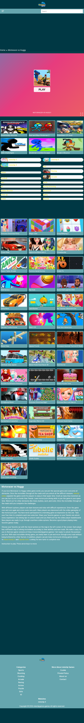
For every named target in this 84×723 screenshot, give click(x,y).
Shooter (46, 199)
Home (2, 50)
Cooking (21, 676)
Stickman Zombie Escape (39, 153)
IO (21, 695)
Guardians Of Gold (64, 135)
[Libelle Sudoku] (42, 456)
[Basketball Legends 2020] (70, 287)
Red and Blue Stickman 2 (39, 135)
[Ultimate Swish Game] (70, 419)
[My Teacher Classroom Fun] (70, 306)
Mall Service (5, 290)
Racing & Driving (49, 186)
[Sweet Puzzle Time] (70, 381)
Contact (63, 679)
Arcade (54, 177)
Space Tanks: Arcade (8, 271)
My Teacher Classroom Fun (66, 308)
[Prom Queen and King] (14, 475)
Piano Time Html (7, 458)
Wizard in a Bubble (35, 383)
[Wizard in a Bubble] (42, 381)
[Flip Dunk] (42, 287)
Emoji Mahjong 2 (62, 233)
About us (63, 676)
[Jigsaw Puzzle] (42, 344)
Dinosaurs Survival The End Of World (69, 346)
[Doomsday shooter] (14, 133)
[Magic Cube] (42, 231)
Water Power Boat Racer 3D (39, 365)
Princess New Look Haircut (66, 402)
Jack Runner (33, 308)
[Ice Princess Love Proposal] (70, 456)
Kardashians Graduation (9, 421)
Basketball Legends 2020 (66, 290)
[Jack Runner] (42, 306)
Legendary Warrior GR (36, 421)
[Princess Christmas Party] (14, 231)
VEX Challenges (7, 153)
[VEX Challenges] (14, 150)
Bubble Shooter (7, 191)
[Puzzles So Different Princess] (14, 381)
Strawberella (61, 252)
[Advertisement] (42, 31)
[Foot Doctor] (70, 362)
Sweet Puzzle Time (64, 383)
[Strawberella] (70, 250)
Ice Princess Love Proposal (66, 458)
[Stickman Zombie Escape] (42, 150)
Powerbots (5, 440)
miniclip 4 (13, 165)
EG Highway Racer (7, 402)
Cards (45, 182)
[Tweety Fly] (70, 437)
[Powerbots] (14, 437)
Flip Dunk (32, 290)
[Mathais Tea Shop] (42, 437)
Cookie (63, 670)
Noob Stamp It (9, 539)
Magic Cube (33, 233)
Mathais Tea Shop (35, 440)
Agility (45, 195)
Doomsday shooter (9, 135)
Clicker (3, 172)
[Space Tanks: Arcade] (14, 269)
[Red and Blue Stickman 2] (42, 133)
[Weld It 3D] (42, 325)
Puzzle (21, 688)
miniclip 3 (55, 160)
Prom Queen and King (8, 477)
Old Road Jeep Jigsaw (9, 365)
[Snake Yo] (70, 269)
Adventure (47, 191)
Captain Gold (24, 539)
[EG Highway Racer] (14, 400)
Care (2, 182)
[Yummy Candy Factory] (42, 269)
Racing (54, 171)
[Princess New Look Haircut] (70, 400)
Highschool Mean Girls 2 (37, 252)
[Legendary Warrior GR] (42, 419)
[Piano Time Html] (14, 456)
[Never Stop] (14, 344)
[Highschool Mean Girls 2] (42, 250)
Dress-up (4, 195)
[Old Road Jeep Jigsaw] (14, 362)
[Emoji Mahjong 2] (70, 231)
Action (3, 199)
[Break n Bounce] (70, 150)
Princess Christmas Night (38, 402)
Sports (21, 670)
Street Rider (5, 252)
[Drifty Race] (14, 306)
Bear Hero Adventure (64, 327)
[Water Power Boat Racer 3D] (42, 362)
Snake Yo (60, 271)
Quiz (44, 166)
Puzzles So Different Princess (11, 383)
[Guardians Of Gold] (70, 133)
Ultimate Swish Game (64, 421)
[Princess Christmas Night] (42, 400)
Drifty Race (5, 308)
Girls (21, 692)
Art (2, 186)
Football (4, 178)
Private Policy (63, 673)
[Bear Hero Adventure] (70, 325)
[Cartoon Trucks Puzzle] (14, 325)
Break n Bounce (63, 153)
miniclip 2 (13, 160)
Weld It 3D (32, 327)
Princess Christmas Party (10, 233)
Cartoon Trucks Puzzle (9, 327)
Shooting (21, 673)
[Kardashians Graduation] (14, 419)
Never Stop (5, 346)
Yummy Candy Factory (37, 271)
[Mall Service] (14, 287)
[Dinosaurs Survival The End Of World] (70, 344)
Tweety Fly (61, 440)
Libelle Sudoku (34, 458)
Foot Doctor (61, 365)
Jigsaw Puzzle (34, 346)
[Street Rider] (14, 250)
